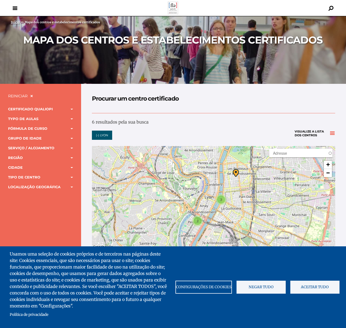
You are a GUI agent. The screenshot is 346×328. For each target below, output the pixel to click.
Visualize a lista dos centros (309, 133)
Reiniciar (18, 96)
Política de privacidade (29, 314)
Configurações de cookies (203, 287)
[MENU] (15, 8)
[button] (236, 173)
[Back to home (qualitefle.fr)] (173, 12)
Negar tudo (261, 287)
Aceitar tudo (315, 287)
